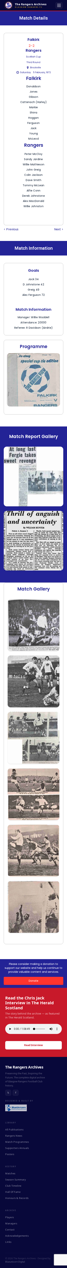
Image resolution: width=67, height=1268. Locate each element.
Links (8, 1242)
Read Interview (33, 1045)
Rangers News (13, 1135)
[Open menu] (59, 5)
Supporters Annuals (17, 1148)
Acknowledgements (17, 1235)
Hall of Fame (12, 1192)
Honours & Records (17, 1198)
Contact (10, 1229)
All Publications (14, 1129)
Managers (11, 1223)
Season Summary (15, 1179)
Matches (10, 1173)
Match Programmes (17, 1142)
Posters (9, 1154)
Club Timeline (13, 1185)
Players (9, 1217)
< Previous (11, 229)
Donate (33, 981)
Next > (58, 229)
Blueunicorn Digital (15, 1261)
